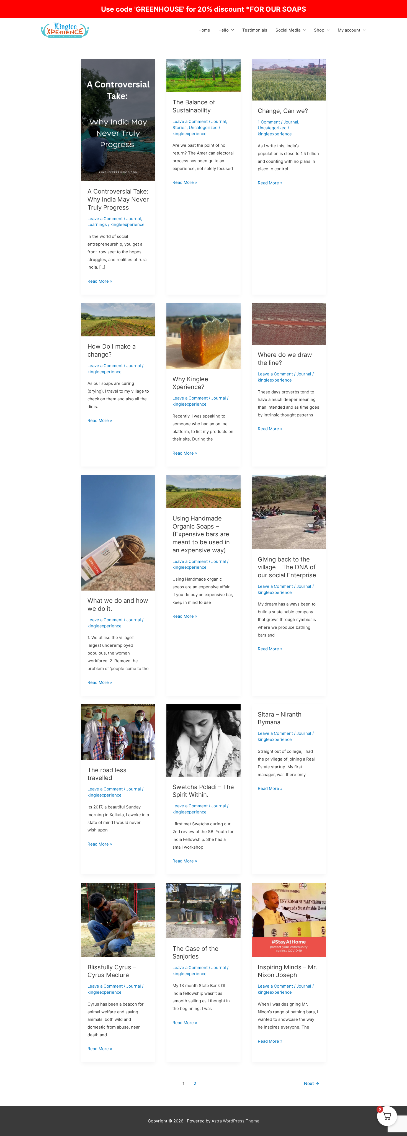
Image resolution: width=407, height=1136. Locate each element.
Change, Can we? (283, 110)
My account (349, 30)
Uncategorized (203, 127)
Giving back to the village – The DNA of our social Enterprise (287, 567)
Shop (319, 30)
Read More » (99, 280)
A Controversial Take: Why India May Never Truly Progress (118, 199)
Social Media (287, 30)
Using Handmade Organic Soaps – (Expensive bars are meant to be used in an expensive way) (201, 534)
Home (204, 30)
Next (311, 1083)
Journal (133, 218)
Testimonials (254, 30)
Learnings (97, 224)
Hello (223, 30)
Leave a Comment (105, 218)
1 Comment (269, 122)
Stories (179, 127)
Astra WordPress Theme (235, 1121)
